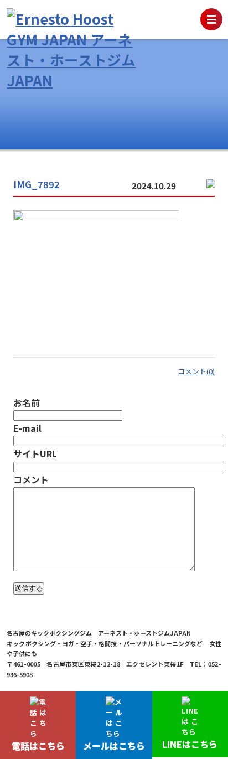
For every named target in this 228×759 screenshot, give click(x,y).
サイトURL (35, 453)
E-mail (27, 428)
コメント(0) (196, 371)
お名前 (26, 402)
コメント (31, 479)
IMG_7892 (36, 184)
